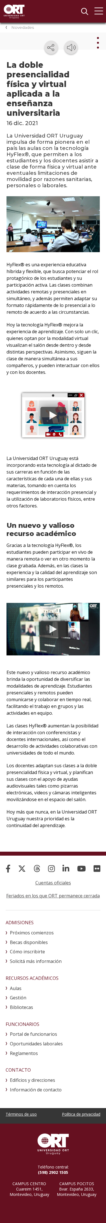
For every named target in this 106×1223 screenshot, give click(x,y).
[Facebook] (8, 868)
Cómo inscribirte (27, 952)
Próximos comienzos (32, 933)
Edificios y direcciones (32, 1080)
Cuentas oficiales (53, 883)
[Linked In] (65, 868)
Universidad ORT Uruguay (14, 11)
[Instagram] (51, 868)
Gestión (18, 998)
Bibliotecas (21, 1007)
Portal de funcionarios (33, 1034)
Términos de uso (21, 1114)
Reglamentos (24, 1053)
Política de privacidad (81, 1114)
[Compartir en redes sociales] (51, 47)
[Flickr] (97, 868)
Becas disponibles (29, 942)
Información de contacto (36, 1090)
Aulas (15, 988)
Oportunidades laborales (36, 1044)
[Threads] (37, 868)
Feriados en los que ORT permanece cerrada (53, 896)
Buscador (84, 11)
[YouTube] (81, 868)
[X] (22, 868)
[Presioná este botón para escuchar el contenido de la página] (71, 47)
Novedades (22, 27)
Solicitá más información (36, 961)
